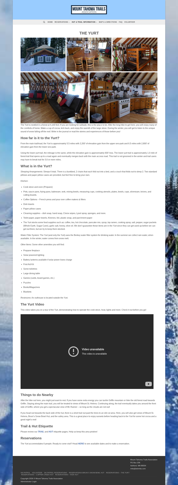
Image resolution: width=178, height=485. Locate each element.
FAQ (120, 22)
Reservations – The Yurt (117, 473)
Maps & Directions (108, 22)
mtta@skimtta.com (138, 469)
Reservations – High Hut (66, 475)
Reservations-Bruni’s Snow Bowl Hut (86, 473)
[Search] (44, 22)
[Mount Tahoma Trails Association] (89, 9)
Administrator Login (29, 481)
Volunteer (129, 22)
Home (50, 22)
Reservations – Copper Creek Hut (37, 475)
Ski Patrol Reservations (55, 473)
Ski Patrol (25, 473)
